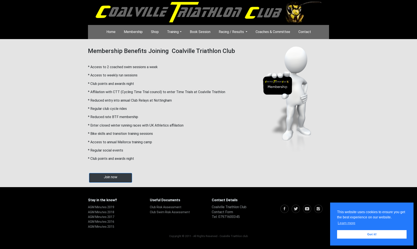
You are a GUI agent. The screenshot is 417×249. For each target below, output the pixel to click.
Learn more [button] (346, 223)
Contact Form (222, 212)
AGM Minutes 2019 (101, 207)
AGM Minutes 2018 (101, 212)
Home (111, 32)
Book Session (200, 32)
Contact (304, 32)
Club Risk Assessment (165, 207)
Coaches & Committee (273, 32)
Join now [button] (110, 177)
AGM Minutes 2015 (101, 226)
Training (173, 32)
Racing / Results (232, 32)
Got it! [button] (372, 234)
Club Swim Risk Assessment (170, 212)
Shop (155, 32)
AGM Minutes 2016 (101, 221)
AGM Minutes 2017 (101, 217)
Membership (133, 32)
